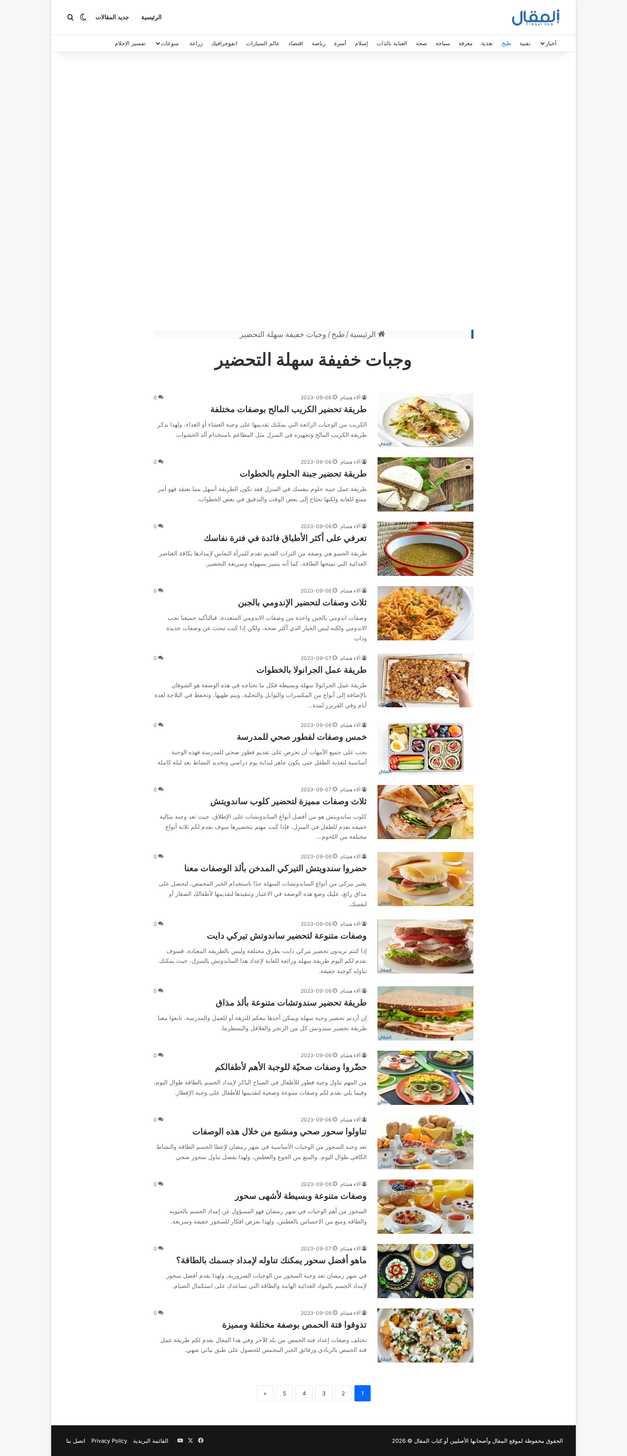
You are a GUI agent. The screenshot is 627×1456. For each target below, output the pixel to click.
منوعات (170, 43)
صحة (421, 43)
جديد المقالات (112, 17)
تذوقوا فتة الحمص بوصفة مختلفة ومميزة (294, 1324)
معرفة (466, 43)
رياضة (318, 43)
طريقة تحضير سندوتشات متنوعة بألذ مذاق (291, 1002)
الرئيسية (151, 17)
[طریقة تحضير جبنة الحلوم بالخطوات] (425, 484)
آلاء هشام (350, 397)
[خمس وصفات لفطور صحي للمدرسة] (425, 748)
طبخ (506, 43)
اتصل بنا (75, 1440)
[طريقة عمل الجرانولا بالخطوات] (425, 681)
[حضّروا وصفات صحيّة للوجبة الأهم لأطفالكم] (425, 1078)
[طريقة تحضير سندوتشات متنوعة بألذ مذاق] (425, 1013)
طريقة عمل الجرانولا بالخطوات (311, 670)
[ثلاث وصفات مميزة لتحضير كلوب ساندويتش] (425, 812)
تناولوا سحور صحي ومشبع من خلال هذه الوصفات (279, 1131)
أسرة (340, 43)
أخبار (551, 43)
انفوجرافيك (224, 43)
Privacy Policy (109, 1440)
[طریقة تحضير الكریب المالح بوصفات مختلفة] (425, 420)
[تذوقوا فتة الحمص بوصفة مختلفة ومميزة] (425, 1335)
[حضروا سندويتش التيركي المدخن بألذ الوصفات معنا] (425, 879)
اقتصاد (295, 43)
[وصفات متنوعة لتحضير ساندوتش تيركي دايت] (425, 946)
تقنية (525, 43)
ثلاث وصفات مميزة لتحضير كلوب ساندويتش (288, 801)
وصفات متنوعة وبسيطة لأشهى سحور (301, 1196)
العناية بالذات (392, 43)
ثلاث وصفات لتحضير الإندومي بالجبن (302, 602)
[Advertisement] (313, 193)
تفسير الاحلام (130, 43)
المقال (500, 1440)
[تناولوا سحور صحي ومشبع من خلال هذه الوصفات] (425, 1142)
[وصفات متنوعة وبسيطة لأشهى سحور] (425, 1207)
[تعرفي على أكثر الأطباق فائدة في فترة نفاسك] (425, 549)
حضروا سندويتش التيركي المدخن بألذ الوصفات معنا (275, 868)
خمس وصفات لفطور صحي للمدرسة (302, 737)
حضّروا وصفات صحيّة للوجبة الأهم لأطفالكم (291, 1067)
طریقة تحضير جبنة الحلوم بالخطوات (303, 473)
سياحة (442, 43)
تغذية (487, 43)
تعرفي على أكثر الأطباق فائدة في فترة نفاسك (285, 538)
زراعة (196, 43)
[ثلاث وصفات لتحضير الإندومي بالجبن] (425, 613)
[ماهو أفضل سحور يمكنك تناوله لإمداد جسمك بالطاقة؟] (425, 1271)
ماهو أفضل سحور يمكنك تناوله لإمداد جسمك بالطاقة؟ (271, 1260)
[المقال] (536, 17)
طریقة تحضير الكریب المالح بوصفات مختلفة (288, 409)
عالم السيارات (263, 43)
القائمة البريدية (150, 1440)
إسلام (361, 43)
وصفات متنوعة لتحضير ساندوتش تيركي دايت (287, 935)
